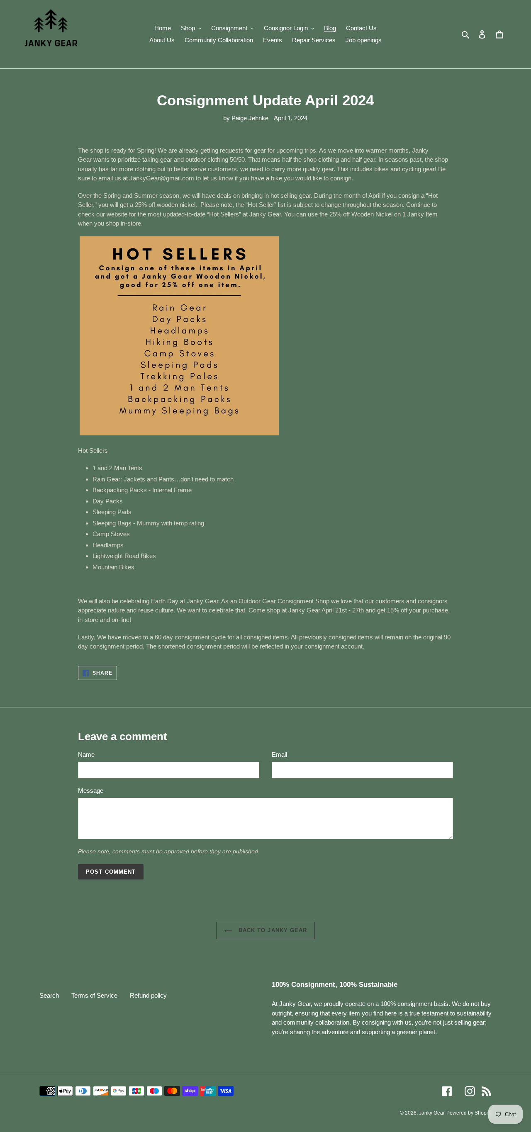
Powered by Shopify (469, 1113)
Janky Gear (432, 1113)
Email (279, 754)
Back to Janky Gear (271, 930)
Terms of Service (94, 995)
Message (90, 790)
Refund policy (148, 995)
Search (49, 995)
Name (86, 754)
